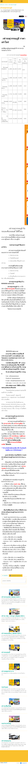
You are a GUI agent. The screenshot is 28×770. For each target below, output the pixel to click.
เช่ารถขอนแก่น (6, 741)
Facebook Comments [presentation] (16, 575)
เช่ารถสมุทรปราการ (7, 671)
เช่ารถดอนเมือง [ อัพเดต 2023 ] (11, 633)
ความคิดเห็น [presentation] (5, 575)
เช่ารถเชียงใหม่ (6, 706)
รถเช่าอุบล (4, 687)
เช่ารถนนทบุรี (5, 652)
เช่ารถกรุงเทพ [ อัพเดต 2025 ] (10, 597)
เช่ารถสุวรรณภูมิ (6, 10)
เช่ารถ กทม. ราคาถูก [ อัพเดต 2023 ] (12, 616)
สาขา (6, 4)
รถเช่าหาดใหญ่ (6, 723)
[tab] (5, 575)
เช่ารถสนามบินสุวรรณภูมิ (15, 10)
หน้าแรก (2, 4)
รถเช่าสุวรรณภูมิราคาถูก (15, 11)
